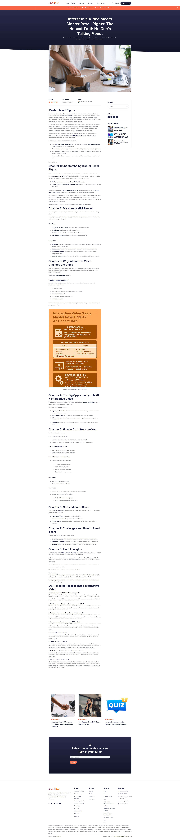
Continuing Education (79, 801)
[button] (73, 3)
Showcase (106, 793)
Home (67, 3)
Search (110, 102)
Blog (98, 3)
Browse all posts (125, 688)
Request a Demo (126, 3)
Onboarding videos (108, 817)
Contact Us (91, 796)
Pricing (103, 3)
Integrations (77, 813)
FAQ (104, 823)
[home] (53, 3)
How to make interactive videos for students (109, 803)
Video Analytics (78, 811)
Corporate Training (79, 791)
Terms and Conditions (118, 836)
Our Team (91, 793)
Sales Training (77, 793)
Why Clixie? (92, 799)
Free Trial (76, 816)
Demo (105, 820)
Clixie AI (59, 836)
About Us (91, 791)
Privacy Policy (128, 836)
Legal (105, 799)
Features (76, 808)
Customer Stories (108, 796)
